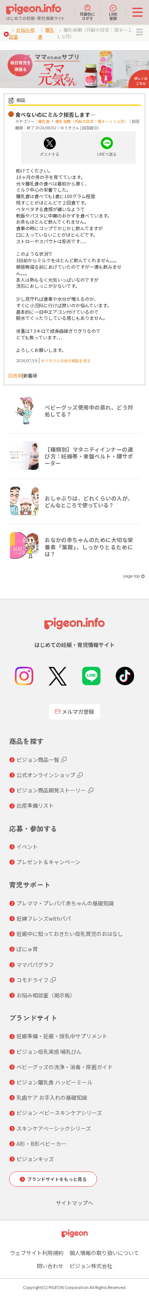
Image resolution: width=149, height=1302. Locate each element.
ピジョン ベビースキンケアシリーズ (59, 1112)
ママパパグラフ (35, 964)
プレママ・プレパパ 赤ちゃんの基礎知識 (65, 903)
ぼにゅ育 (27, 949)
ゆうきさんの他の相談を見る (66, 360)
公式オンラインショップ (45, 775)
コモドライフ (32, 980)
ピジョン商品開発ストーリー (51, 790)
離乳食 (44, 121)
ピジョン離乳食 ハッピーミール (54, 1082)
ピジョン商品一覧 (37, 759)
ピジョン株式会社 (91, 1266)
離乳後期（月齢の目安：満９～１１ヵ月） (91, 121)
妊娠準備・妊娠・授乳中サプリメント (61, 1036)
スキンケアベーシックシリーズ (53, 1128)
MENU (139, 32)
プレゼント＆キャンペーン (48, 862)
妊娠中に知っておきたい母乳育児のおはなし (69, 933)
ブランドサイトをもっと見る (57, 1179)
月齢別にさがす (87, 15)
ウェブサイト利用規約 (36, 1253)
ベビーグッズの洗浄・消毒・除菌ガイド (64, 1067)
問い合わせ (50, 1266)
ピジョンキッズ (35, 1159)
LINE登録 (113, 15)
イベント (27, 846)
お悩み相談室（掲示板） (45, 995)
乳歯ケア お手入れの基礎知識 (51, 1097)
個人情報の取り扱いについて (104, 1253)
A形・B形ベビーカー (41, 1143)
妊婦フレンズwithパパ (43, 918)
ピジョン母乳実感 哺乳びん (49, 1051)
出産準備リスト (35, 805)
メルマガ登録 (78, 711)
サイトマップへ (74, 1203)
